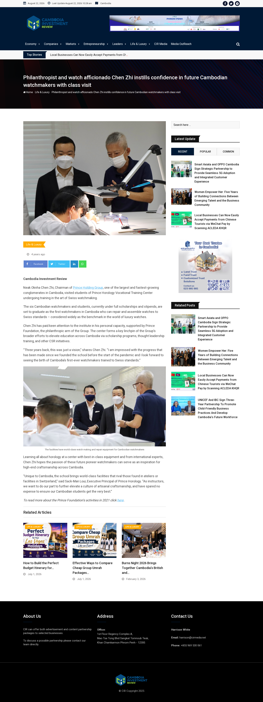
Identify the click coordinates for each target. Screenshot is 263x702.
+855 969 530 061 (191, 645)
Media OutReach (181, 44)
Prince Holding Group (88, 287)
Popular (205, 151)
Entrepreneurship (94, 44)
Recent (182, 151)
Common (228, 151)
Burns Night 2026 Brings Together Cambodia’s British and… (142, 568)
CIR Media (160, 44)
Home (29, 92)
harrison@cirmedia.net (192, 637)
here (120, 500)
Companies (51, 44)
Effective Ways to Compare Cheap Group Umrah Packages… (93, 568)
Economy (30, 44)
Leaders (117, 44)
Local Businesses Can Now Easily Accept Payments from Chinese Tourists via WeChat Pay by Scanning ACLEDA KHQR (124, 55)
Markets (71, 44)
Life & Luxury (138, 44)
